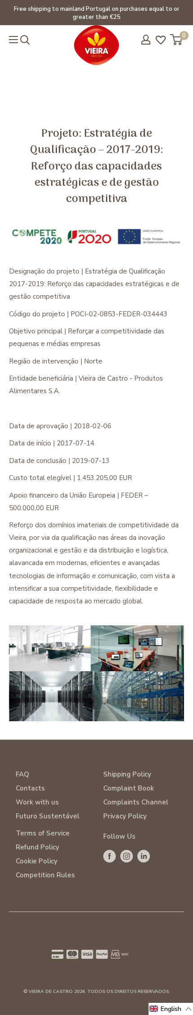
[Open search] (25, 40)
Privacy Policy (125, 816)
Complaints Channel (135, 802)
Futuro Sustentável (47, 816)
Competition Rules (45, 875)
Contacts (30, 788)
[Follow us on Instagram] (126, 855)
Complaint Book (128, 788)
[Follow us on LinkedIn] (143, 855)
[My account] (145, 40)
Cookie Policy (36, 861)
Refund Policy (37, 847)
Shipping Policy (127, 774)
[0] (176, 39)
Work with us (37, 802)
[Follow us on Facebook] (109, 855)
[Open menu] (13, 39)
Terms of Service (43, 833)
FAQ (22, 774)
